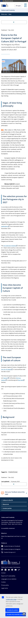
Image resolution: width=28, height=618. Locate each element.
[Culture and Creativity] (4, 5)
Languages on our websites (8, 579)
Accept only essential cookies (15, 614)
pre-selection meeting (10, 245)
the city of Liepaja (6, 369)
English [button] (19, 5)
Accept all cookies (12, 610)
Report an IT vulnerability (8, 576)
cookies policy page (11, 599)
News (10, 14)
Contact (3, 573)
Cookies (3, 582)
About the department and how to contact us (13, 537)
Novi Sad (20, 380)
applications (4, 226)
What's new (4, 14)
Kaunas (5, 378)
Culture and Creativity (7, 517)
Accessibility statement (8, 528)
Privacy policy (5, 585)
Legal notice (4, 588)
